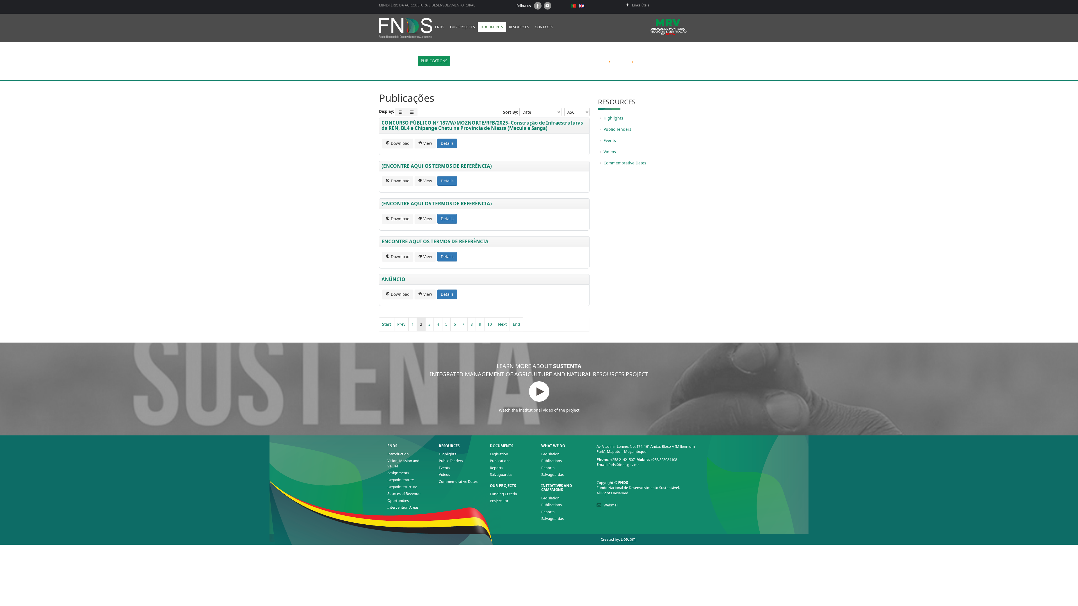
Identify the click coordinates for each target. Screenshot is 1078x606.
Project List (499, 500)
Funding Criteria (503, 493)
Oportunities (398, 500)
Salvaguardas (501, 474)
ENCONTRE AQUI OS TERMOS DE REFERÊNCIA (435, 241)
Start (386, 324)
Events (610, 140)
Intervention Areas (403, 507)
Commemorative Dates (625, 163)
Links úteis (640, 5)
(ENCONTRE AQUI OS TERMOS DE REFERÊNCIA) (437, 166)
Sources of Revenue (403, 493)
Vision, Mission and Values (403, 463)
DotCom (628, 539)
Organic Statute (400, 479)
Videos (610, 151)
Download (400, 143)
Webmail (611, 505)
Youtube (547, 6)
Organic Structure (402, 486)
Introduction (398, 453)
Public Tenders (617, 129)
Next (502, 324)
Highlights (613, 118)
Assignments (398, 472)
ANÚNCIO (393, 279)
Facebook (538, 6)
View (427, 143)
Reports (496, 467)
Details (447, 143)
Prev (401, 324)
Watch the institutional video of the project (539, 410)
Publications (500, 460)
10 (489, 324)
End (516, 324)
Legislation (499, 453)
